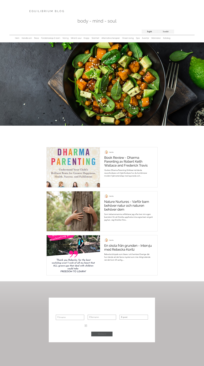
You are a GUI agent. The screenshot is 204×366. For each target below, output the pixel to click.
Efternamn (92, 313)
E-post (122, 313)
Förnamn (59, 313)
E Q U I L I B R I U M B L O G (47, 11)
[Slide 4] (105, 119)
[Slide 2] (98, 119)
